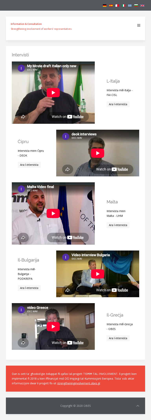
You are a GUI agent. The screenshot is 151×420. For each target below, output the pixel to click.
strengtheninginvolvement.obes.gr (78, 383)
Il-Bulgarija (28, 260)
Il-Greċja (115, 315)
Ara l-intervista (118, 104)
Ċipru (23, 141)
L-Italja (113, 81)
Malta (112, 201)
